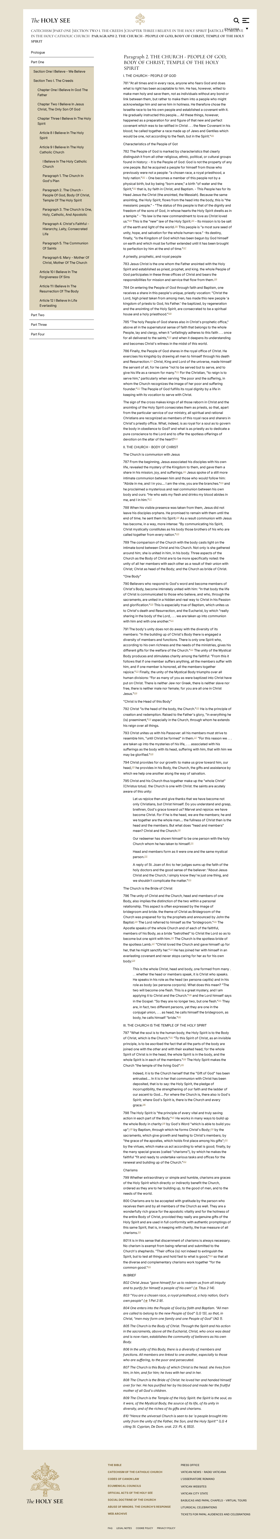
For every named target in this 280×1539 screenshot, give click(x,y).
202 (143, 177)
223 (137, 671)
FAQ (110, 1528)
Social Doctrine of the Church (132, 1499)
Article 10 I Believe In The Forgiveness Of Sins (58, 274)
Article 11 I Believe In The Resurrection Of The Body (59, 288)
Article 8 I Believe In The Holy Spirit (62, 135)
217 (150, 499)
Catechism (41, 30)
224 (135, 693)
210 (169, 337)
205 (192, 221)
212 (177, 372)
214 (176, 439)
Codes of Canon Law (123, 1479)
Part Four (38, 334)
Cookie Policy (144, 1528)
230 (179, 830)
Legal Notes (124, 1528)
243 (171, 1037)
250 (212, 1129)
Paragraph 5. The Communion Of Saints (65, 245)
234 (136, 922)
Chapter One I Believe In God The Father (63, 92)
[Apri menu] (245, 20)
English (233, 30)
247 (173, 1118)
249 (131, 1129)
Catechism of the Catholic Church (135, 1472)
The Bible (115, 1465)
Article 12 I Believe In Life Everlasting (58, 303)
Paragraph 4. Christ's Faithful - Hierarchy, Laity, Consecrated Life (66, 229)
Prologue (38, 52)
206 (176, 226)
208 (215, 279)
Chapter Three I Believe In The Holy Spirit (166, 30)
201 (212, 136)
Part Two (37, 315)
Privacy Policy (166, 1528)
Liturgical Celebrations (199, 1507)
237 (153, 944)
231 (191, 843)
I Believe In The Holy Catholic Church (65, 164)
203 (134, 188)
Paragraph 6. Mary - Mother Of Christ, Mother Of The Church (66, 260)
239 (133, 960)
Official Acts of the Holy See (130, 1492)
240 (190, 995)
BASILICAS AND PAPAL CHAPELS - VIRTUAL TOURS (214, 1500)
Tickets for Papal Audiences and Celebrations (215, 1514)
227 (195, 738)
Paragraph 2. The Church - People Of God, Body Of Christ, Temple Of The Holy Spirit (66, 195)
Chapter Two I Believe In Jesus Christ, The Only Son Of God (61, 106)
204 (130, 221)
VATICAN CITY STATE (194, 1493)
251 (226, 1140)
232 (145, 856)
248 (163, 1123)
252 (184, 1162)
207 (184, 248)
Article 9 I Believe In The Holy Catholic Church (62, 149)
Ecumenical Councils (124, 1485)
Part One (63, 30)
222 (191, 650)
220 (151, 604)
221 (172, 621)
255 (149, 1267)
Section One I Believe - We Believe (59, 71)
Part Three (39, 324)
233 (189, 880)
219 (177, 534)
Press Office (190, 1465)
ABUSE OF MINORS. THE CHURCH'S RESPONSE (139, 1506)
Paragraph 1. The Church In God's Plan (63, 178)
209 (170, 313)
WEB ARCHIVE (117, 1513)
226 (149, 719)
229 (133, 767)
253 (139, 1232)
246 (144, 1104)
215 (184, 472)
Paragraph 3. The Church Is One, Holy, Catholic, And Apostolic (67, 212)
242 (179, 1017)
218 (177, 518)
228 (151, 754)
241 (219, 1001)
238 (171, 949)
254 (211, 1256)
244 (184, 1059)
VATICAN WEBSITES (193, 1486)
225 (197, 708)
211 (151, 361)
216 (221, 483)
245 (182, 1065)
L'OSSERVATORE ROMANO (198, 1479)
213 (138, 388)
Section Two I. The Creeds (98, 30)
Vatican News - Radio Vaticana (203, 1472)
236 (172, 938)
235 (215, 922)
